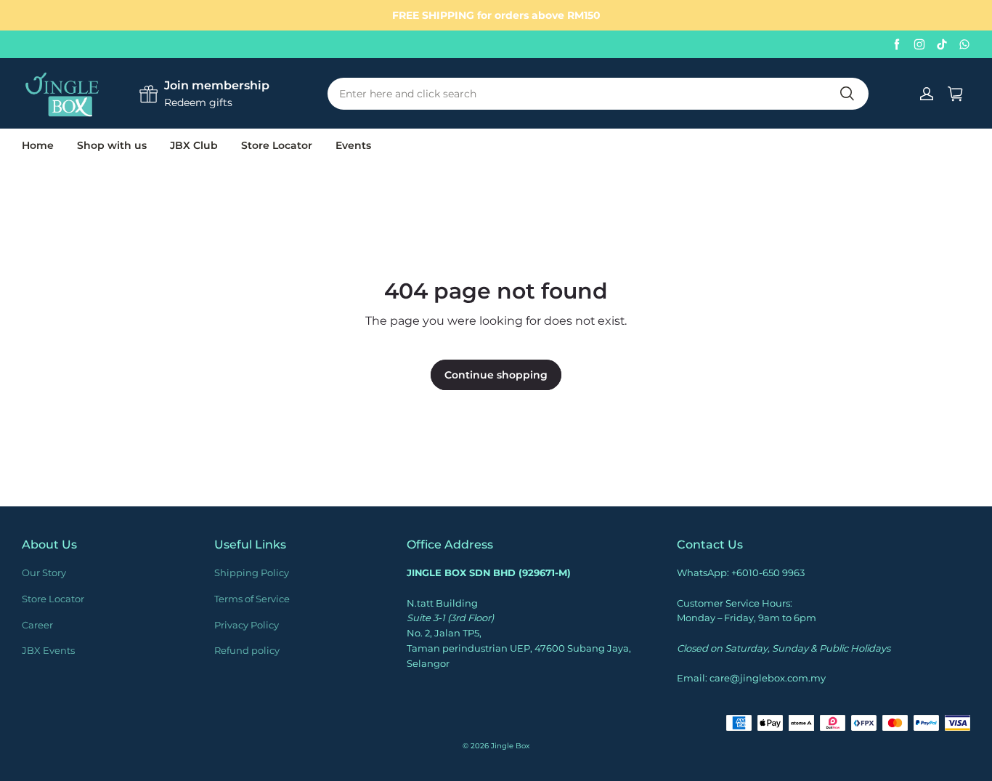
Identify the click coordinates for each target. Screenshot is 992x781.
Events (353, 145)
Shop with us (112, 145)
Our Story (44, 572)
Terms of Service (252, 598)
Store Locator (276, 145)
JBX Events (48, 650)
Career (37, 625)
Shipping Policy (251, 572)
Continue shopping (496, 374)
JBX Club (194, 145)
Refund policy (247, 650)
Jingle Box (510, 745)
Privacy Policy (246, 625)
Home (38, 145)
